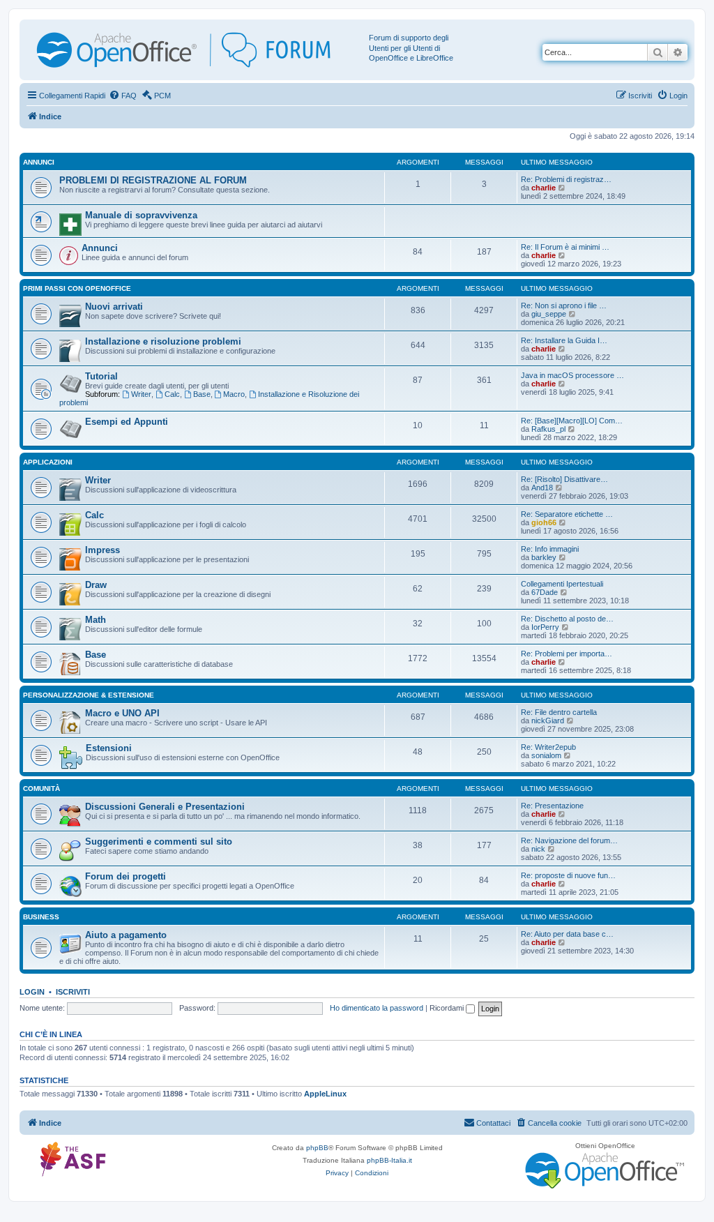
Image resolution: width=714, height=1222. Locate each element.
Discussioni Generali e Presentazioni (165, 806)
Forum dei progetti (125, 876)
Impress (102, 550)
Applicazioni (48, 462)
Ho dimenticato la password (376, 1008)
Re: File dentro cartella (559, 712)
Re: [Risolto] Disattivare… (564, 479)
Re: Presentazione (552, 805)
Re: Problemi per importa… (566, 653)
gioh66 (543, 522)
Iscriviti (73, 992)
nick (538, 849)
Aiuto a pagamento (126, 935)
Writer (141, 394)
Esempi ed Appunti (126, 421)
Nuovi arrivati (114, 306)
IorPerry (545, 627)
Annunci (38, 162)
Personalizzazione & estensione (88, 695)
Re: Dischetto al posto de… (567, 618)
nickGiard (547, 720)
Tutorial (101, 376)
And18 (542, 487)
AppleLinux (325, 1093)
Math (95, 619)
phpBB (317, 1148)
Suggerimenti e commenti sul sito (158, 841)
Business (41, 917)
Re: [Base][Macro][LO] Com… (572, 420)
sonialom (546, 755)
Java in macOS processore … (572, 375)
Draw (96, 585)
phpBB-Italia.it (389, 1160)
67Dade (544, 592)
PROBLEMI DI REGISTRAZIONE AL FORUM (153, 180)
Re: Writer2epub (548, 747)
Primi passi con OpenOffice (77, 288)
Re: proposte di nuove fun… (568, 875)
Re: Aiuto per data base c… (567, 934)
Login (32, 992)
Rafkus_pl (548, 429)
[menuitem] (123, 95)
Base (202, 394)
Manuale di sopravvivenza (141, 215)
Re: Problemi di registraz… (566, 179)
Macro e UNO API (122, 713)
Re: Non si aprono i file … (564, 305)
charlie (543, 187)
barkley (543, 557)
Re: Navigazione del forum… (569, 840)
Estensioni (109, 748)
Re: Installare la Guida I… (564, 340)
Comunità (41, 788)
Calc (172, 394)
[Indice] (196, 50)
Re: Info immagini (550, 549)
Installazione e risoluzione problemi (163, 341)
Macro (234, 394)
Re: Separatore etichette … (567, 514)
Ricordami (448, 1008)
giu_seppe (548, 314)
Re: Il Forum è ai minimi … (565, 247)
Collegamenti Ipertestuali (562, 584)
